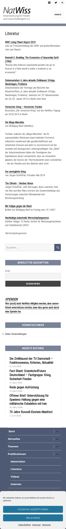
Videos (15, 476)
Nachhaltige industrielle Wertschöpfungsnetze (27, 217)
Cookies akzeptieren (33, 509)
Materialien (18, 461)
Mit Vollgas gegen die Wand (18, 206)
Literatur (16, 469)
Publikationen (17, 454)
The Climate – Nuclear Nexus (19, 183)
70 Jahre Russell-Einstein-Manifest (31, 412)
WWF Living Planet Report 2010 (20, 42)
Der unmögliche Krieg (15, 171)
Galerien (16, 484)
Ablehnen (33, 517)
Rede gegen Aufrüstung (24, 387)
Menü (57, 14)
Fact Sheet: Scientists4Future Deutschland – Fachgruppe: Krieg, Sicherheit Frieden (30, 375)
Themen (13, 446)
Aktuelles (14, 438)
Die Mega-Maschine (14, 122)
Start (11, 431)
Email (7, 271)
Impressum (36, 525)
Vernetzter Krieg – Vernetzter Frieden (23, 106)
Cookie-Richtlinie (24, 525)
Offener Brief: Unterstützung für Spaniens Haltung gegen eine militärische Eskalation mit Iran (29, 399)
